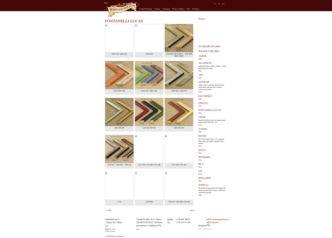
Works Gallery (178, 8)
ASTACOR (203, 81)
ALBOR (202, 55)
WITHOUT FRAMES (208, 51)
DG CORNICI (205, 95)
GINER (202, 116)
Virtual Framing (145, 8)
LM (200, 170)
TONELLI (203, 184)
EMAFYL (203, 102)
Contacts (195, 8)
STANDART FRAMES (209, 46)
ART (200, 74)
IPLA (201, 164)
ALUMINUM (205, 62)
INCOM (202, 135)
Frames (157, 8)
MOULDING (204, 177)
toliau (108, 210)
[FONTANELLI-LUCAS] (119, 52)
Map (106, 226)
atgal (193, 210)
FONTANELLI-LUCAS (209, 109)
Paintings (166, 8)
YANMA (202, 128)
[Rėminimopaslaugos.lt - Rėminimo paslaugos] (122, 9)
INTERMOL (204, 157)
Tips (188, 8)
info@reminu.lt (212, 222)
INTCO (202, 150)
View (200, 59)
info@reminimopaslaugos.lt (217, 219)
